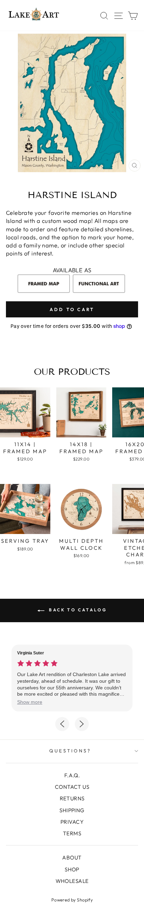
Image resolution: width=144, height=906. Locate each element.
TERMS (72, 833)
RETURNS (72, 798)
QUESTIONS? (70, 750)
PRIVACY (72, 822)
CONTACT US (72, 787)
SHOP (72, 869)
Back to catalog (77, 609)
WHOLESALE (72, 881)
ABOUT (71, 857)
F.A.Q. (72, 775)
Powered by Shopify (72, 900)
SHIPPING (71, 810)
